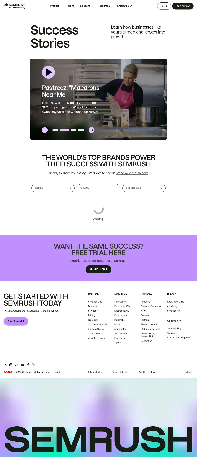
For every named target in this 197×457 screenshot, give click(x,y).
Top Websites (121, 333)
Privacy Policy (95, 372)
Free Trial (93, 320)
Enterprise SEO (122, 306)
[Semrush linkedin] (5, 365)
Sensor (118, 343)
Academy (172, 306)
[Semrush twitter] (34, 365)
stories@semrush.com (132, 173)
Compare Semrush (97, 324)
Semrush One (95, 302)
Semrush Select (149, 324)
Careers (145, 315)
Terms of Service (120, 372)
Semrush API (173, 311)
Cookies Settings (147, 372)
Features (92, 306)
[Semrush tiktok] (16, 365)
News (144, 311)
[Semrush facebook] (28, 365)
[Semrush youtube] (22, 365)
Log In (164, 6)
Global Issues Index (150, 329)
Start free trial (16, 321)
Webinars (172, 333)
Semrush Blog (174, 328)
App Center (120, 329)
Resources (104, 6)
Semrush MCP (121, 302)
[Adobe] (7, 372)
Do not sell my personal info (148, 335)
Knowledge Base (175, 302)
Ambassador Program (178, 337)
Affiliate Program (96, 338)
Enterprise (123, 6)
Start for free (183, 6)
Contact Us (146, 341)
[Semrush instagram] (11, 365)
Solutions (85, 6)
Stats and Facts (96, 333)
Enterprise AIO (121, 311)
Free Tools (119, 338)
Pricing (70, 6)
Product (54, 6)
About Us (145, 302)
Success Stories (96, 329)
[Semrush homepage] (14, 6)
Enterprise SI (120, 315)
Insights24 (119, 320)
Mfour (117, 324)
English (187, 372)
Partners (145, 320)
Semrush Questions (151, 306)
